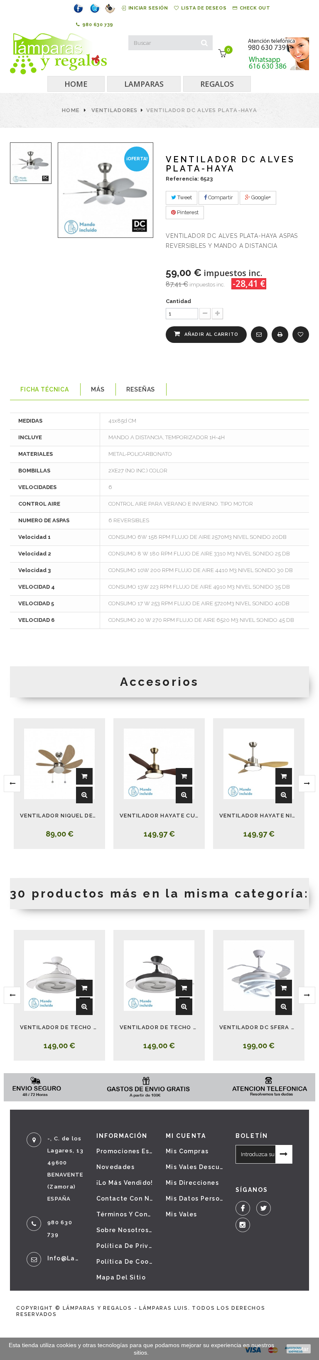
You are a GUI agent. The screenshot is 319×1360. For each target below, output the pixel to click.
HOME (76, 84)
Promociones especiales (125, 1151)
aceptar (299, 1348)
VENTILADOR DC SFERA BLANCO (258, 1027)
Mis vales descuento (194, 1167)
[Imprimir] (280, 334)
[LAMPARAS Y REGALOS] (58, 53)
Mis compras (187, 1151)
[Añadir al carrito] (84, 776)
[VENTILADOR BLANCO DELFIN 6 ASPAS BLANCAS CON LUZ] (59, 764)
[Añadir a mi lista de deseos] (300, 334)
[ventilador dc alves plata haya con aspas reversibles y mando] (31, 163)
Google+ (260, 197)
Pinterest (187, 212)
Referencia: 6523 (189, 179)
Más (98, 389)
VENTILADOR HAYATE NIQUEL (258, 815)
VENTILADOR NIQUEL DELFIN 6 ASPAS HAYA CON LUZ (59, 815)
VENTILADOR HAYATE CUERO (159, 815)
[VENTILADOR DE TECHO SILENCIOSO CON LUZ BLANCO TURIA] (59, 975)
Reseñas (140, 389)
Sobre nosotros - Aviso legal (125, 1230)
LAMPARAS (144, 84)
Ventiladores (114, 110)
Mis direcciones (192, 1182)
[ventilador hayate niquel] (258, 764)
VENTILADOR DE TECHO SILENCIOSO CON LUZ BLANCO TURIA (59, 1027)
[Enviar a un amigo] (259, 334)
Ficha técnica (44, 389)
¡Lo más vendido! (124, 1182)
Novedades (115, 1167)
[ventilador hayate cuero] (159, 764)
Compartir (220, 197)
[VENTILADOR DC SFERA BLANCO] (258, 975)
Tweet (184, 197)
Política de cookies (125, 1261)
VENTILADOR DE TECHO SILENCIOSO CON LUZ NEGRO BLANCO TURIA (159, 1027)
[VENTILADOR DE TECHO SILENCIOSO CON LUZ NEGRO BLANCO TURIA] (159, 975)
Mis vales (181, 1214)
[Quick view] (84, 795)
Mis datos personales (194, 1198)
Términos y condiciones (125, 1214)
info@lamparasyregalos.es (65, 1258)
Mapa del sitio (121, 1277)
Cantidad (178, 301)
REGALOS (217, 84)
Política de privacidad (125, 1246)
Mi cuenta (186, 1136)
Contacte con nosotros (125, 1198)
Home (70, 110)
